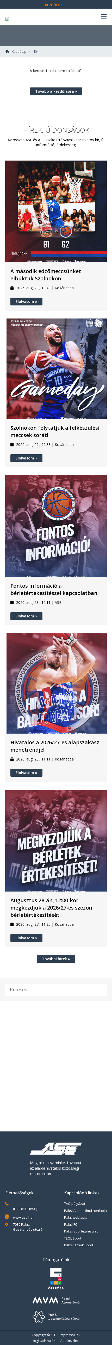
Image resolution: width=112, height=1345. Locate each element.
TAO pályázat (74, 1203)
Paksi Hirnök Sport (78, 1245)
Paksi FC (70, 1224)
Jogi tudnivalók (44, 1340)
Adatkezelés (69, 1340)
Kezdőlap (53, 5)
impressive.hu (70, 1335)
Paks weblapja (75, 1217)
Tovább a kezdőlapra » (56, 91)
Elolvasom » (26, 301)
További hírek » (56, 958)
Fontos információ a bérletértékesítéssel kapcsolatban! (54, 589)
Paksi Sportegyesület (81, 1231)
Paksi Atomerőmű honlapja (85, 1210)
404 (36, 51)
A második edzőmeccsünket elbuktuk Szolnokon (45, 275)
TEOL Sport (72, 1238)
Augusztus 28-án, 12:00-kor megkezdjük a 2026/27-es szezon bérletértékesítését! (51, 907)
